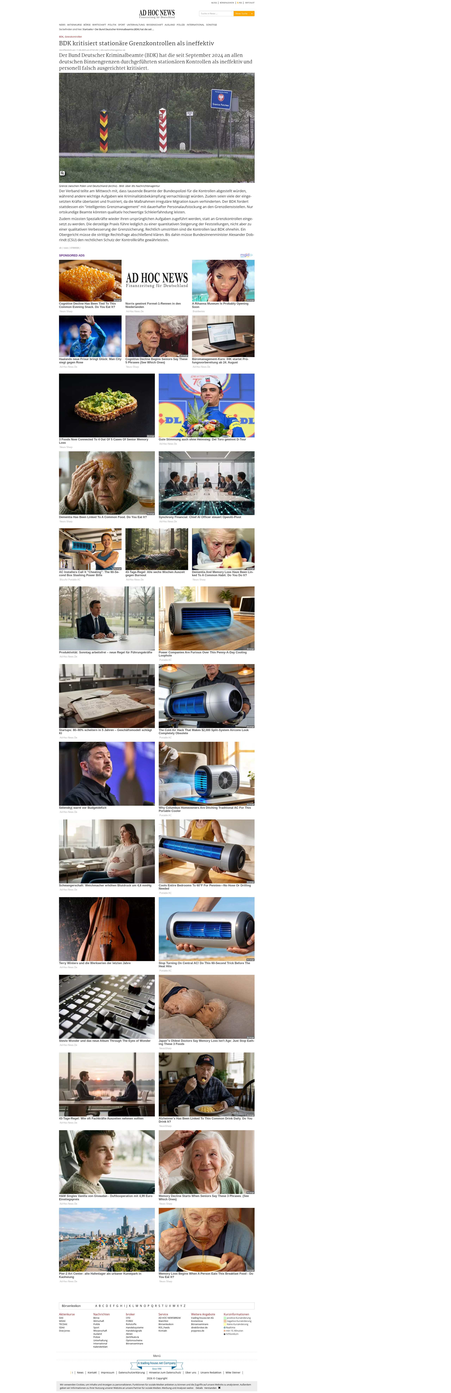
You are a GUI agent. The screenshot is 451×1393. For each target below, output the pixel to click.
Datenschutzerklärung (132, 1372)
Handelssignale (134, 1330)
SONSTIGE (211, 24)
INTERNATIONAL (195, 24)
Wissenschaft (100, 1330)
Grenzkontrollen (73, 37)
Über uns (190, 1372)
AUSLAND (170, 24)
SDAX (62, 1327)
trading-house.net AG (202, 1317)
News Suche (242, 13)
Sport (96, 1327)
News (80, 1372)
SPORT (121, 24)
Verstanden (210, 1387)
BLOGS (214, 3)
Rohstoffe (131, 1324)
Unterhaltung (100, 1340)
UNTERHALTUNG (136, 24)
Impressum (107, 1372)
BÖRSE (87, 24)
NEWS (62, 24)
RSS (240, 3)
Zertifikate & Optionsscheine (134, 1338)
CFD (128, 1317)
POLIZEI (181, 24)
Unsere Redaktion (210, 1372)
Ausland (97, 1333)
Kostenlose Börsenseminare (199, 1322)
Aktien (129, 1333)
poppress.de (197, 1330)
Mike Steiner (233, 1372)
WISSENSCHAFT (154, 24)
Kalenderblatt (100, 1346)
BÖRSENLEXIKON (227, 3)
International (100, 1343)
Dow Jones (64, 1330)
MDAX (62, 1321)
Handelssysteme (134, 1327)
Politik (96, 1324)
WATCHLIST (250, 3)
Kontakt (163, 1330)
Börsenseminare (134, 1343)
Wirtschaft (98, 1321)
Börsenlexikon (71, 1306)
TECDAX (63, 1324)
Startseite (88, 29)
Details (199, 1387)
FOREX (129, 1321)
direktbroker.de (199, 1327)
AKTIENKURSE (74, 24)
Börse (96, 1317)
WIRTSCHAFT (99, 24)
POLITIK (112, 24)
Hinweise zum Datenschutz (165, 1372)
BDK (61, 37)
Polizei (96, 1337)
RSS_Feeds (164, 1327)
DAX (61, 1317)
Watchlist (163, 1321)
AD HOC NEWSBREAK (170, 1317)
